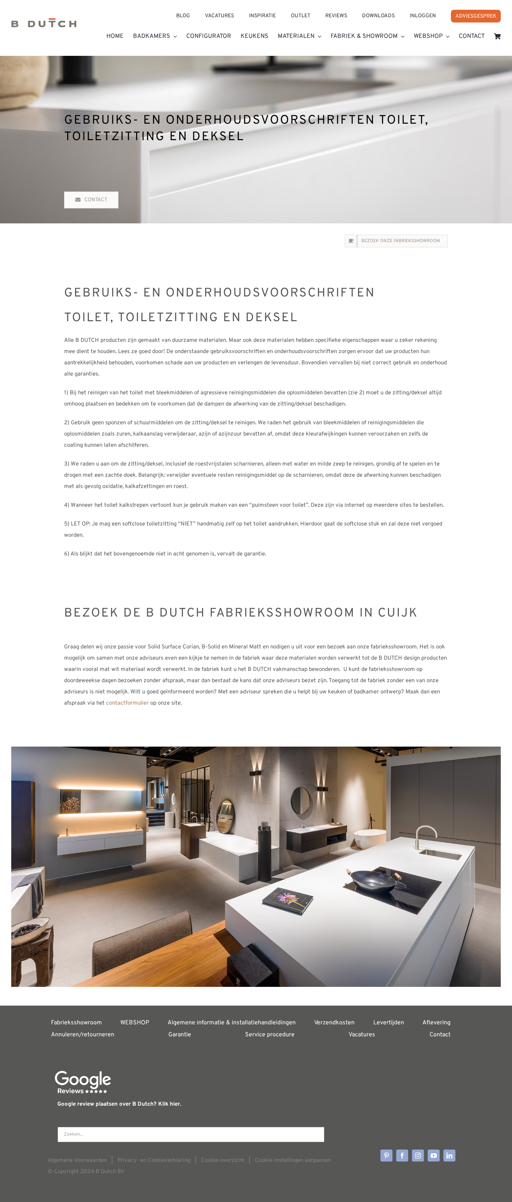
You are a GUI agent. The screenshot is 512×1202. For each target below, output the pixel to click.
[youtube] (434, 1156)
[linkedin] (449, 1156)
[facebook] (402, 1156)
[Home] (43, 24)
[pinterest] (386, 1156)
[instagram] (418, 1156)
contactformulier (127, 703)
